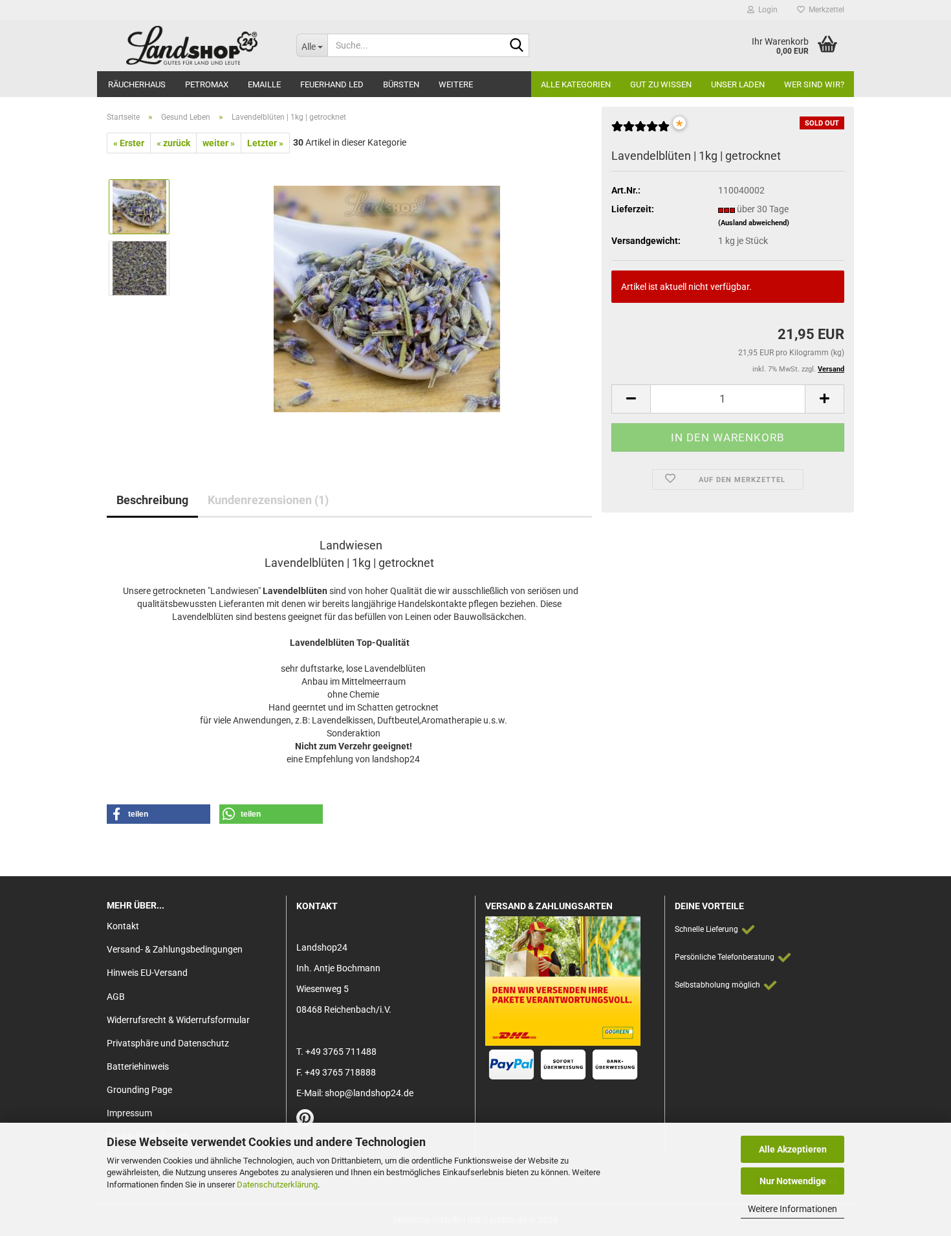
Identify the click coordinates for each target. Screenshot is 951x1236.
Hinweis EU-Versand (147, 972)
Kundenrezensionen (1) (268, 500)
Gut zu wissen (661, 84)
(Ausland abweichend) (753, 223)
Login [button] (766, 9)
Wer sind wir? (814, 84)
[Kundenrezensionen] (640, 131)
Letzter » (265, 143)
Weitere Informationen (792, 1209)
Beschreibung (152, 500)
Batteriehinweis (138, 1066)
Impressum (129, 1113)
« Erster (128, 143)
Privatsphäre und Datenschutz (168, 1043)
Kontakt (123, 926)
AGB (116, 996)
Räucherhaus (137, 84)
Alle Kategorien (576, 84)
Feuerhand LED (332, 84)
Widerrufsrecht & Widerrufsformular (178, 1020)
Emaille (264, 84)
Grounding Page (139, 1090)
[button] (630, 399)
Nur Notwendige (793, 1181)
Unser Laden (738, 84)
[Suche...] (517, 46)
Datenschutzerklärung (277, 1184)
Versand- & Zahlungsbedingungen (175, 949)
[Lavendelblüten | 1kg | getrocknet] (387, 298)
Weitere (456, 84)
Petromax (206, 84)
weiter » (218, 143)
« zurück (173, 143)
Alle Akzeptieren (793, 1149)
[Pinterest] (305, 1121)
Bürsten (401, 84)
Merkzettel (824, 9)
